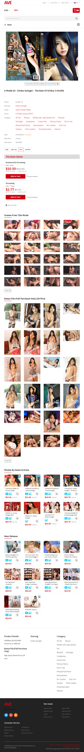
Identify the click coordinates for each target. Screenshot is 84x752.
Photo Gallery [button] (40, 84)
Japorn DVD (48, 708)
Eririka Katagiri (21, 106)
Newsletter (65, 717)
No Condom (51, 125)
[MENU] (78, 24)
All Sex (18, 118)
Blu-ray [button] (14, 150)
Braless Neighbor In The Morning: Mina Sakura (11, 556)
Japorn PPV (65, 708)
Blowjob (61, 118)
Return (6, 733)
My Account (26, 730)
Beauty (27, 118)
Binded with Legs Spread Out (44, 118)
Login (44, 3)
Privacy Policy (9, 736)
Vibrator (57, 129)
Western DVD (48, 711)
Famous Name (55, 121)
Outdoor (19, 129)
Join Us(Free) (66, 714)
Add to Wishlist (33, 176)
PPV (16, 10)
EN (77, 3)
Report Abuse (9, 730)
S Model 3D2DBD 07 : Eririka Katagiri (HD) (71, 514)
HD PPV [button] (27, 150)
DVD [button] (6, 150)
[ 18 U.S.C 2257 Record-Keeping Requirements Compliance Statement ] (64, 746)
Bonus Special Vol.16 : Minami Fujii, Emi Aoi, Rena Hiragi (71, 583)
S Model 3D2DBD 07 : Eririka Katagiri (12, 489)
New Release (11, 536)
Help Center (65, 3)
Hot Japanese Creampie (10, 583)
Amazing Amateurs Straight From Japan (51, 583)
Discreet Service (27, 733)
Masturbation (38, 125)
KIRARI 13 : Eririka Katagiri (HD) (11, 514)
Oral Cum (62, 125)
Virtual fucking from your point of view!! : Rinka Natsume (51, 556)
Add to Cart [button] (15, 176)
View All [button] (7, 290)
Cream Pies (42, 121)
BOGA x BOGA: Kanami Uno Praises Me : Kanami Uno (71, 556)
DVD (6, 10)
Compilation (30, 121)
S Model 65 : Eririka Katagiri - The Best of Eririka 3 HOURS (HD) (71, 490)
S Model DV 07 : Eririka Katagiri (50, 516)
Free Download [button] (52, 84)
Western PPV (66, 711)
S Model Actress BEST (24, 114)
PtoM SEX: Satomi (31, 610)
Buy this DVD (12, 205)
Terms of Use (48, 717)
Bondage (19, 121)
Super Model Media (23, 110)
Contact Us (25, 727)
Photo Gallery (30, 129)
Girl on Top (68, 121)
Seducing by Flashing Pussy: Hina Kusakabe (12, 611)
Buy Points (54, 3)
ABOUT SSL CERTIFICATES (10, 709)
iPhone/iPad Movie (23, 125)
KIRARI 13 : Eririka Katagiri (31, 517)
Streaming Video (45, 129)
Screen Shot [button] (30, 84)
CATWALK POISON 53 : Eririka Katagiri (32, 489)
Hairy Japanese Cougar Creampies (31, 583)
